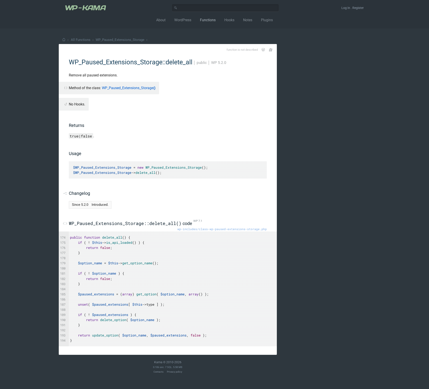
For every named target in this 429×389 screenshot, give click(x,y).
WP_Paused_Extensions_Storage (120, 40)
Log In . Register (352, 8)
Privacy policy (174, 371)
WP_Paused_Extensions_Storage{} (129, 88)
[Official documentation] (263, 50)
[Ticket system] (271, 50)
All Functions (80, 40)
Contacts (159, 371)
